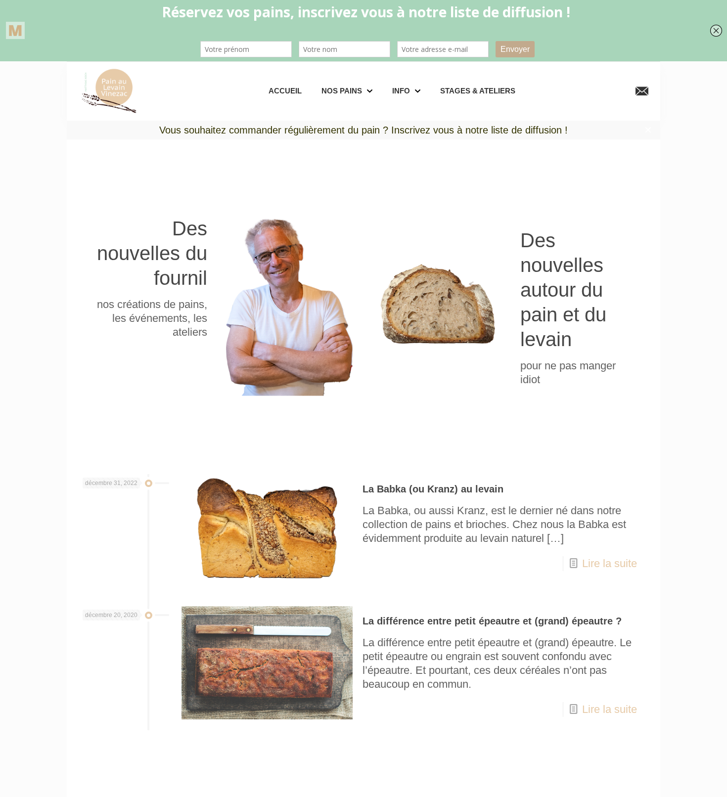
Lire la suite (609, 563)
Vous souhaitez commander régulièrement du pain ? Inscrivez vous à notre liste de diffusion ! (363, 130)
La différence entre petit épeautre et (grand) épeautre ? (492, 621)
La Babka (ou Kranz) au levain (433, 489)
